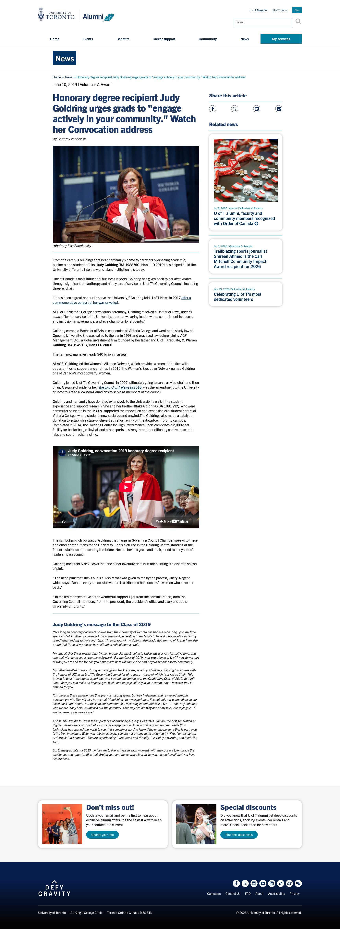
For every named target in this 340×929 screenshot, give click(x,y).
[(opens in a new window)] (62, 824)
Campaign (214, 893)
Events (88, 39)
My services (281, 39)
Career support (164, 39)
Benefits (122, 39)
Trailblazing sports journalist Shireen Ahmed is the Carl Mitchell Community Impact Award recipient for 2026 (240, 258)
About (259, 893)
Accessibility (276, 893)
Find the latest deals (239, 835)
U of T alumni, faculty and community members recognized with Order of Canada (244, 218)
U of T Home (280, 10)
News (244, 39)
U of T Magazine (258, 10)
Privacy (294, 893)
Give (297, 10)
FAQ (248, 893)
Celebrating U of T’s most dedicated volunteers (237, 296)
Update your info (102, 835)
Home (54, 39)
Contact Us (232, 893)
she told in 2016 (120, 387)
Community (208, 39)
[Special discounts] (196, 824)
